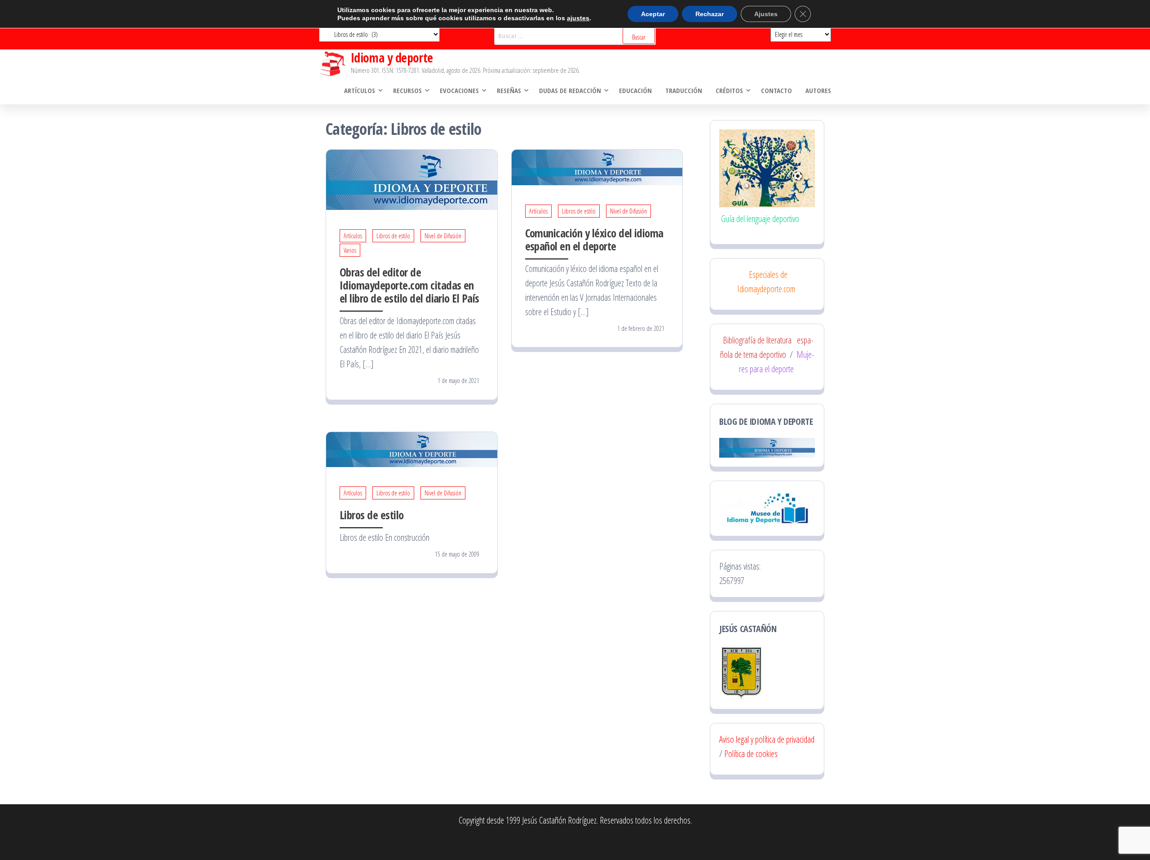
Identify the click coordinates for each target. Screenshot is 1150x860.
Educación (635, 90)
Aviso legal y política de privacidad (766, 739)
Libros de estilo (393, 236)
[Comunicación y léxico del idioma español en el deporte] (597, 166)
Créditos (729, 90)
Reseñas (509, 90)
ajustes (578, 18)
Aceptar (653, 14)
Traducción (683, 90)
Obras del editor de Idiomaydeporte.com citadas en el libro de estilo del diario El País (409, 285)
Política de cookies (751, 754)
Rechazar (709, 14)
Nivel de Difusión (443, 236)
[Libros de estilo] (411, 448)
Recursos (407, 90)
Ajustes (766, 14)
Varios (350, 250)
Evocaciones (459, 90)
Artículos (359, 90)
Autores (818, 90)
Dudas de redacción (570, 90)
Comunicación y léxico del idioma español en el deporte (594, 239)
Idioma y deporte (392, 57)
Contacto (776, 90)
